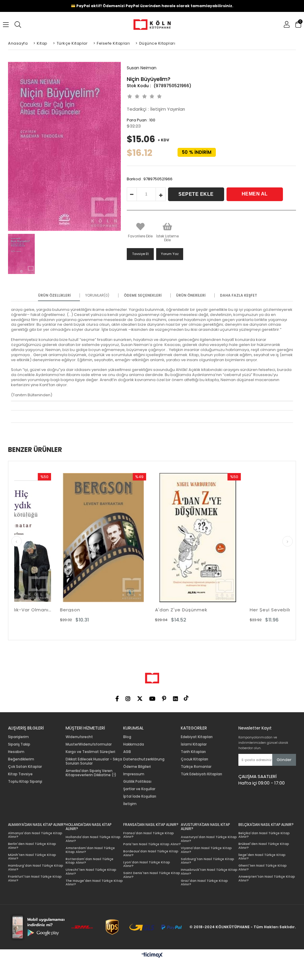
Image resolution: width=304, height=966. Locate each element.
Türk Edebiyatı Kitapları (201, 774)
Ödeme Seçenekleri (143, 295)
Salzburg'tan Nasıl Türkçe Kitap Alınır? (207, 861)
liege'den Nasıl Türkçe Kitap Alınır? (262, 856)
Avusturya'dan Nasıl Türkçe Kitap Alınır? (209, 839)
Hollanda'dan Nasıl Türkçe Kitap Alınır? (93, 839)
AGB (127, 752)
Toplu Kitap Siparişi (25, 781)
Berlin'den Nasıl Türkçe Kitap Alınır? (32, 845)
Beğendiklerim (21, 759)
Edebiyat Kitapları (197, 737)
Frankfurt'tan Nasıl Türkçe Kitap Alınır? (35, 878)
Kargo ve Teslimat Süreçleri (90, 752)
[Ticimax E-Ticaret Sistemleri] (152, 955)
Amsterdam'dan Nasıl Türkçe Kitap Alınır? (90, 850)
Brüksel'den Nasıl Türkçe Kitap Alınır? (263, 845)
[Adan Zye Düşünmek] (152, 537)
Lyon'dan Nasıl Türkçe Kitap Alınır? (146, 864)
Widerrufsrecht (79, 737)
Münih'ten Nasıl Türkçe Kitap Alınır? (32, 856)
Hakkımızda (133, 744)
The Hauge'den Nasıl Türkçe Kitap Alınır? (94, 882)
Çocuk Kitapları (194, 759)
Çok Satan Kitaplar (25, 767)
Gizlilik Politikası (137, 781)
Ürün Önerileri (190, 295)
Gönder (284, 760)
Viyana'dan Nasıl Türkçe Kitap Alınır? (206, 850)
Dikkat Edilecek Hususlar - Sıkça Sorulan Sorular (94, 761)
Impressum (133, 774)
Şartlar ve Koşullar (139, 789)
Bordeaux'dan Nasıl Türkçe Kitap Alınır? (150, 853)
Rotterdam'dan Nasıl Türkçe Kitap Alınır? (89, 861)
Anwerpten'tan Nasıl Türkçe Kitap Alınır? (266, 878)
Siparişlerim (18, 737)
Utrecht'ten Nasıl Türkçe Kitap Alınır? (91, 871)
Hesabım (16, 752)
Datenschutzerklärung (143, 759)
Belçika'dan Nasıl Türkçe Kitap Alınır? (264, 835)
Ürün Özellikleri (54, 295)
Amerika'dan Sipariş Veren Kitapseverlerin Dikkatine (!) (91, 773)
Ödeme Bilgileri (137, 767)
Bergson (24, 610)
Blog (127, 737)
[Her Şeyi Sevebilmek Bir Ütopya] (247, 537)
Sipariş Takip (19, 744)
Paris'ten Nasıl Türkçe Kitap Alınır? (152, 844)
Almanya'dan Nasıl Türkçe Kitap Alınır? (35, 835)
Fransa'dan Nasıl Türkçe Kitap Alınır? (148, 835)
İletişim (130, 804)
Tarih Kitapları (193, 752)
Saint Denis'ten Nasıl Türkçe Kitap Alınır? (151, 875)
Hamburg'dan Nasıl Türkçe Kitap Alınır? (35, 867)
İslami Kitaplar (194, 744)
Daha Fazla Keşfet (238, 295)
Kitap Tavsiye (20, 774)
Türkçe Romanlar (196, 767)
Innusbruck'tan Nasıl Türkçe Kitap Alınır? (209, 871)
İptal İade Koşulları (139, 796)
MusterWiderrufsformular (89, 744)
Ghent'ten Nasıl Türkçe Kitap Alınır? (262, 867)
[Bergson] (57, 537)
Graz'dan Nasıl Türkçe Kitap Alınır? (204, 882)
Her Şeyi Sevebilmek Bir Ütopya (242, 610)
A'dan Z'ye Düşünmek (135, 610)
